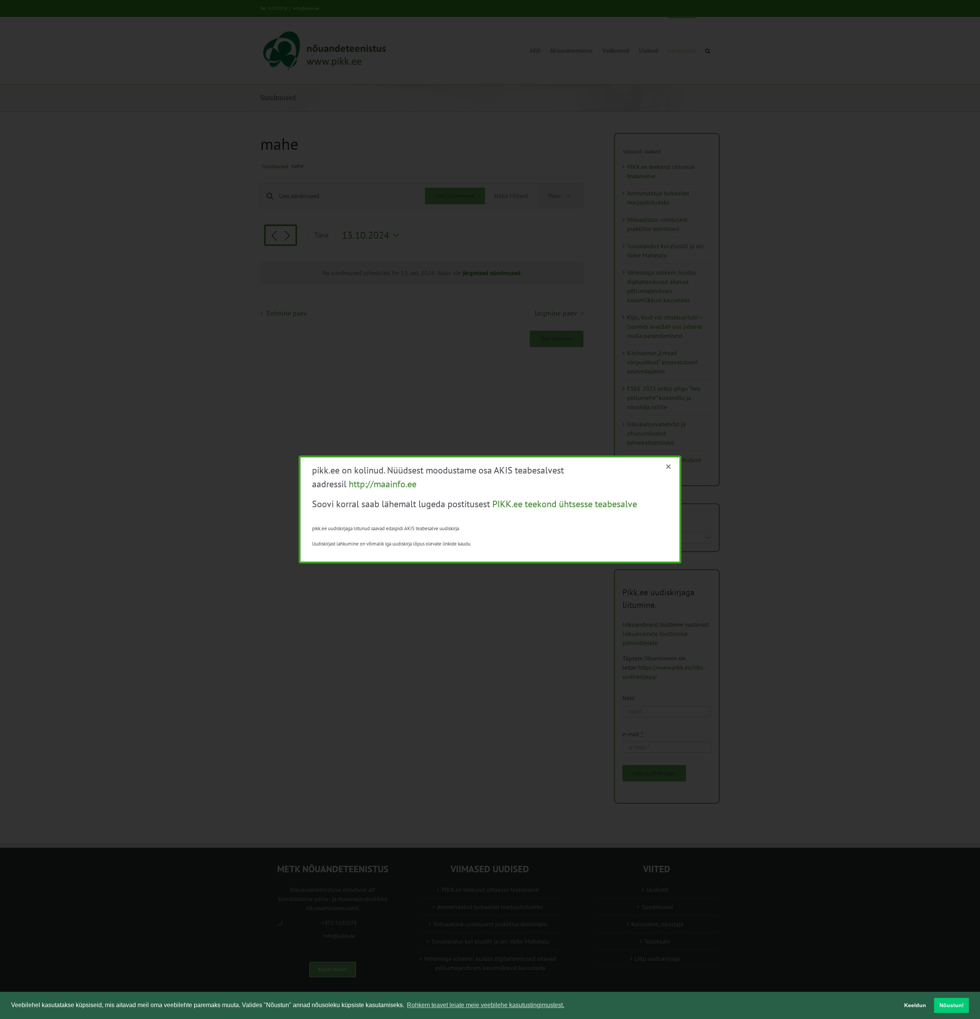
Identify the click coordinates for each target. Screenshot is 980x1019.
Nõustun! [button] (951, 1005)
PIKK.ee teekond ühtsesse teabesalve (564, 504)
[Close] (668, 466)
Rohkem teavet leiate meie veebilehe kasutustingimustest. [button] (485, 1005)
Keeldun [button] (915, 1005)
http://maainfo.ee (382, 484)
